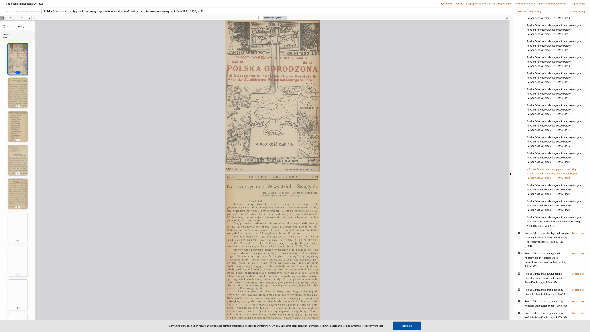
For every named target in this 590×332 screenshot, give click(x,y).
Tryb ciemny (446, 3)
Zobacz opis (578, 233)
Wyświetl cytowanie (524, 3)
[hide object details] (511, 173)
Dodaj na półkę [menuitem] (503, 3)
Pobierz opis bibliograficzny (552, 3)
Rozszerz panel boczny (529, 11)
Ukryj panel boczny (575, 11)
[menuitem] (554, 29)
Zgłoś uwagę (578, 3)
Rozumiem (406, 325)
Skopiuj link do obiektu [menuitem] (478, 3)
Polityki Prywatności (372, 325)
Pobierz (459, 3)
